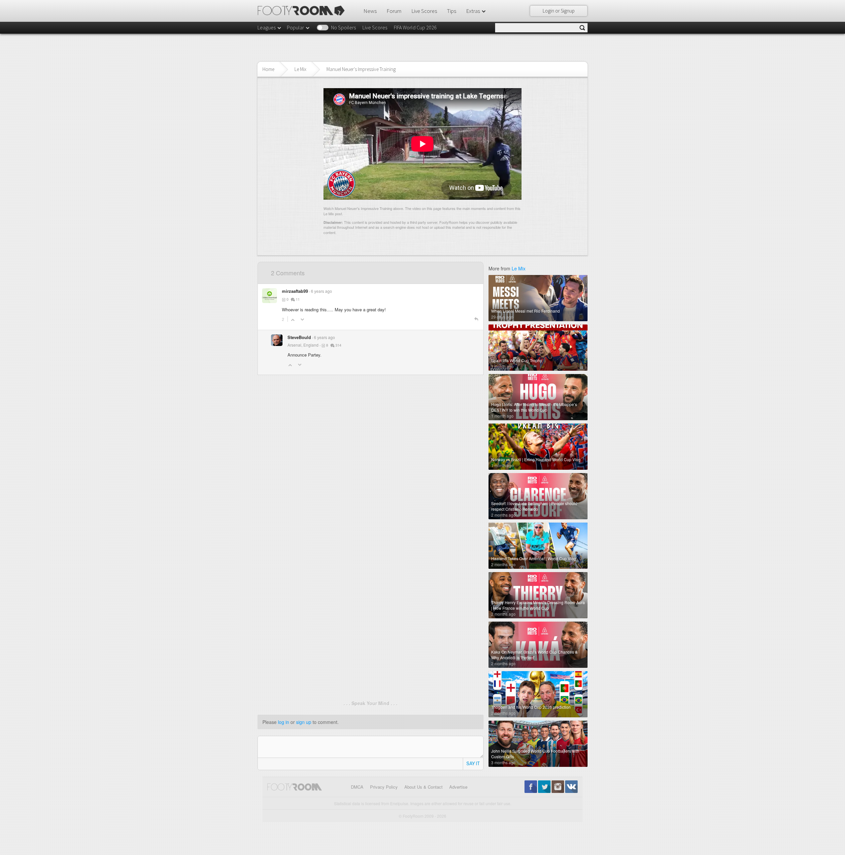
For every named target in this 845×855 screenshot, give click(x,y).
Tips (451, 11)
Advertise (458, 787)
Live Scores (424, 11)
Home (268, 69)
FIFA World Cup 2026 (415, 27)
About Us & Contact (423, 787)
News (370, 11)
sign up (303, 722)
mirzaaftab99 (295, 291)
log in (283, 722)
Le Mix (300, 69)
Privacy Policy (384, 787)
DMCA (357, 787)
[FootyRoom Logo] (303, 10)
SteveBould (299, 337)
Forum (394, 11)
